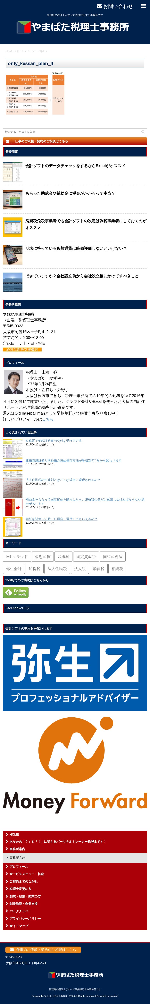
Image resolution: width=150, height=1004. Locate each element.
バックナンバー (20, 911)
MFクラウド (17, 556)
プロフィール (19, 866)
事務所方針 (17, 857)
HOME (14, 834)
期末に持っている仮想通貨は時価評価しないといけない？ (76, 248)
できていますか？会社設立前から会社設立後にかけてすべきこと (82, 276)
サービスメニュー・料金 (27, 874)
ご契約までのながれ (24, 881)
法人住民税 (57, 568)
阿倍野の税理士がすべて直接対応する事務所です (75, 989)
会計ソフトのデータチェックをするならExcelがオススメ (75, 166)
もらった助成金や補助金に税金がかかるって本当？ (70, 193)
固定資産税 (86, 556)
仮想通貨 (43, 556)
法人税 (80, 568)
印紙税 (63, 556)
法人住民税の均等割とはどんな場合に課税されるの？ (63, 480)
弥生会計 (14, 568)
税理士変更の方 (20, 888)
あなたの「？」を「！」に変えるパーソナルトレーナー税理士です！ (58, 841)
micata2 (114, 996)
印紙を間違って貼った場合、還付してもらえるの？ (61, 519)
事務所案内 (17, 849)
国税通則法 (112, 556)
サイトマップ (19, 926)
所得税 (34, 568)
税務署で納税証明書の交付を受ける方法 (54, 441)
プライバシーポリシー (25, 918)
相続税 (117, 568)
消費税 (98, 568)
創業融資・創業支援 (24, 903)
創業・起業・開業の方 (25, 896)
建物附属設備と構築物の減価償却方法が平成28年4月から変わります (73, 460)
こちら (48, 419)
